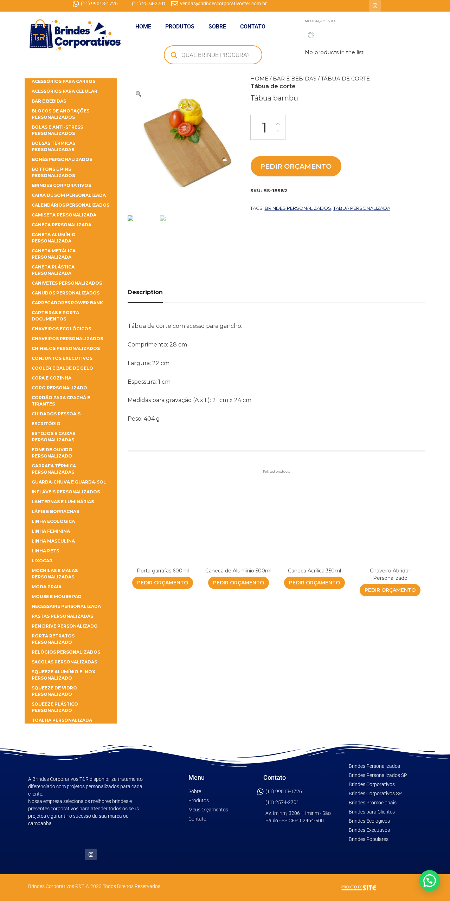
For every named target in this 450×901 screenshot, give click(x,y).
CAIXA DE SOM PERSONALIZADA (69, 195)
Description (145, 292)
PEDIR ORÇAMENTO (296, 166)
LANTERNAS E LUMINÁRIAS (63, 501)
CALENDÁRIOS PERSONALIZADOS (70, 205)
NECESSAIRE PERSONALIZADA (66, 606)
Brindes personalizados (298, 208)
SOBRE (217, 26)
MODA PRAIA (47, 586)
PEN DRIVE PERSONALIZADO (65, 626)
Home (259, 78)
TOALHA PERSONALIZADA (62, 720)
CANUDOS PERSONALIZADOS (65, 293)
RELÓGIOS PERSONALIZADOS (66, 652)
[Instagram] (375, 6)
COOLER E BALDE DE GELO (62, 368)
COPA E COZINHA (51, 378)
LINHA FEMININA (51, 531)
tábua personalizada (361, 208)
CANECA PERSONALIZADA (61, 224)
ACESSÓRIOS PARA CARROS (63, 81)
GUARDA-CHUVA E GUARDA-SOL (69, 482)
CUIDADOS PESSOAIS (56, 413)
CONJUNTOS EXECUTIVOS (62, 358)
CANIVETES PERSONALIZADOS (67, 283)
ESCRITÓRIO (46, 423)
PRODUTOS (179, 26)
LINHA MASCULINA (53, 541)
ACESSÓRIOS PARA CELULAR (64, 91)
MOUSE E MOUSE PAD (57, 596)
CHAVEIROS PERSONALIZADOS (67, 338)
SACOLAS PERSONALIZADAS (64, 662)
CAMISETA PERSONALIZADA (64, 215)
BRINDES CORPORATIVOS (61, 185)
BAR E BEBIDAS (294, 78)
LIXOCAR (42, 560)
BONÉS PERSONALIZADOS (62, 159)
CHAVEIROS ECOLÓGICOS (61, 328)
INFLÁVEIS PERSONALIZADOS (66, 491)
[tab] (153, 292)
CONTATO (252, 26)
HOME (143, 26)
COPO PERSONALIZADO (59, 387)
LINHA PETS (45, 550)
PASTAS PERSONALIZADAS (62, 616)
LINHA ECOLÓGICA (53, 521)
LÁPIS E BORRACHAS (55, 511)
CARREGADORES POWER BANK (67, 302)
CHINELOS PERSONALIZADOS (66, 348)
